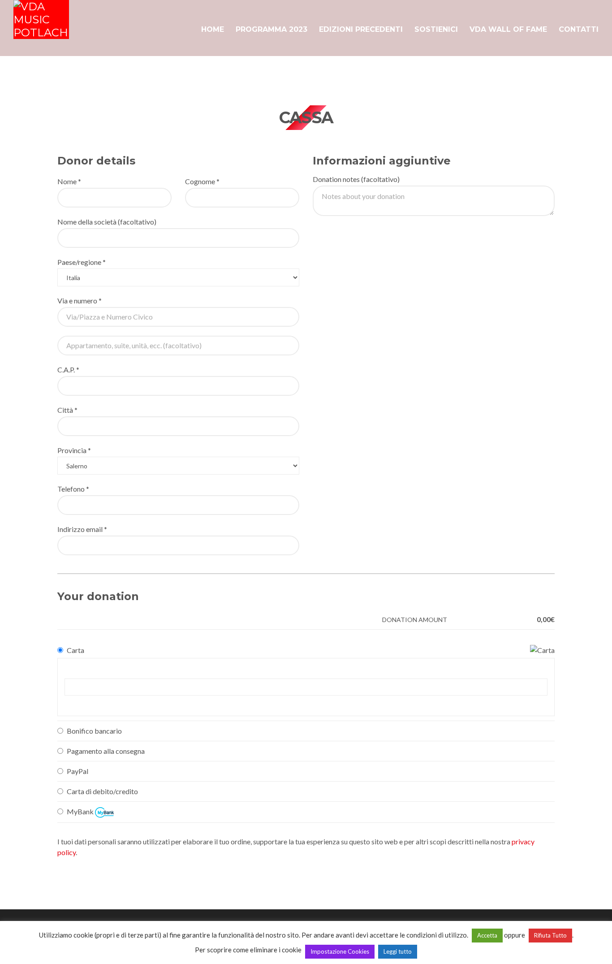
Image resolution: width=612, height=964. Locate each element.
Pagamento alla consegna (106, 751)
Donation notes (356, 179)
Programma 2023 (271, 29)
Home (212, 29)
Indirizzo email (82, 529)
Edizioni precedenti (361, 29)
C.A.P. (68, 369)
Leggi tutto (398, 951)
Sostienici (436, 29)
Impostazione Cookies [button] (339, 951)
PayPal (77, 771)
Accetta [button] (487, 935)
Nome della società (106, 221)
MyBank (81, 811)
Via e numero (79, 300)
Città (67, 410)
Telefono (73, 488)
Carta (75, 650)
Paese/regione (81, 262)
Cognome (202, 181)
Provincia (74, 450)
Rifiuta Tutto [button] (550, 935)
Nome (69, 181)
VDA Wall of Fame (508, 29)
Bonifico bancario (94, 730)
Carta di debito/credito (102, 791)
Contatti (579, 29)
